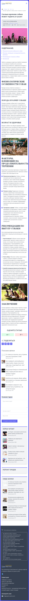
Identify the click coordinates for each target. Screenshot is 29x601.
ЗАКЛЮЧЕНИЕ (6, 58)
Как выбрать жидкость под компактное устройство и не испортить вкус (14, 387)
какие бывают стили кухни (9, 537)
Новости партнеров (7, 581)
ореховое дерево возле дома (9, 549)
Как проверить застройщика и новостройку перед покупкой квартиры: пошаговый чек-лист (15, 363)
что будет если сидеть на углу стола (11, 540)
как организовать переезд (9, 542)
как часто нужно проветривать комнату (12, 553)
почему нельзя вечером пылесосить (11, 536)
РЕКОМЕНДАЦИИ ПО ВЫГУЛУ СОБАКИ (11, 56)
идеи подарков (6, 557)
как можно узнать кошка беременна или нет (13, 539)
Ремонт (3, 586)
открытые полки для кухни (9, 545)
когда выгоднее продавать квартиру (11, 543)
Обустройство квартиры (8, 583)
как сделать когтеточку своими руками (12, 559)
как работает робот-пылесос (10, 533)
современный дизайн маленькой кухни (12, 535)
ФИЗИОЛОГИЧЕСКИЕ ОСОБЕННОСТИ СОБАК (12, 51)
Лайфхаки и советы (13, 23)
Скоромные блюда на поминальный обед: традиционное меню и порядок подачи (16, 371)
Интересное (5, 585)
